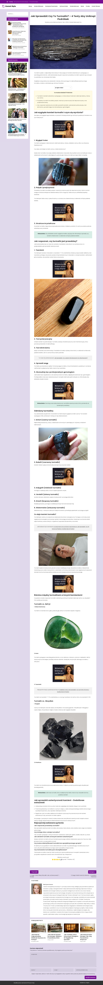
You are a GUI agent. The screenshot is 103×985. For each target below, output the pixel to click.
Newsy (30, 6)
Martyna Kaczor (57, 22)
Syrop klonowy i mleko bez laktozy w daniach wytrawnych (19, 32)
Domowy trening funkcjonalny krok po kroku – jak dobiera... (27, 1)
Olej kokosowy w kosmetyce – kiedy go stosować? (19, 47)
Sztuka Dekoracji (74, 6)
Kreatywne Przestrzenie (51, 6)
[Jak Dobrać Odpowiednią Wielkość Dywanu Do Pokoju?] (38, 927)
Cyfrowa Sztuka (64, 6)
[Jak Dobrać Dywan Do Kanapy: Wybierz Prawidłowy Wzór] (55, 927)
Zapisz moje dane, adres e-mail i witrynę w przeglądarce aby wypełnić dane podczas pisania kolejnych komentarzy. (63, 974)
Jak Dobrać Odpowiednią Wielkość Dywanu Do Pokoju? (38, 937)
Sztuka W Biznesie (38, 6)
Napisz (87, 982)
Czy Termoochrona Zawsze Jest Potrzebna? (19, 53)
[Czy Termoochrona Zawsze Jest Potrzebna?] (10, 53)
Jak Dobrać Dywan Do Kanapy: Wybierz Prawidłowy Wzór (55, 936)
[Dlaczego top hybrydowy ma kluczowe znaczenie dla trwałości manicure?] (10, 39)
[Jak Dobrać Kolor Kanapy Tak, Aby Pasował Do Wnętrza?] (87, 927)
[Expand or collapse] (70, 88)
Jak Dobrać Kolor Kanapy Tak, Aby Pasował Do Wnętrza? (86, 937)
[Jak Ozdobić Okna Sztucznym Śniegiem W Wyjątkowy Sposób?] (71, 927)
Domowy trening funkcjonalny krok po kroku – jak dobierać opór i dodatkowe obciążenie (19, 24)
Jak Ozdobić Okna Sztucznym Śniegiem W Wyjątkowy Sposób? (71, 937)
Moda (82, 6)
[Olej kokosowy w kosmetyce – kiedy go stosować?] (10, 47)
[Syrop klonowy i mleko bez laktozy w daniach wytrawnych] (10, 32)
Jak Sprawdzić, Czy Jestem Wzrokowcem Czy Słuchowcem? (71, 358)
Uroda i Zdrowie (96, 6)
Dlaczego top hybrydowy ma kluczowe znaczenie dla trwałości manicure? (19, 40)
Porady (88, 6)
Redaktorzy (82, 982)
